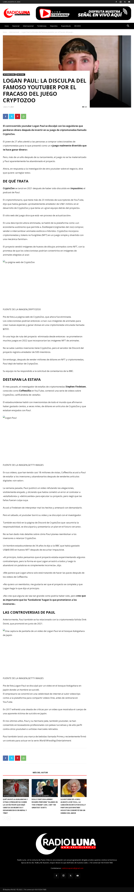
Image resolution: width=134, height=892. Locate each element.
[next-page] (8, 818)
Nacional (15, 26)
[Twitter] (125, 2)
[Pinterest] (17, 116)
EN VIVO (77, 26)
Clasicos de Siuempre (40, 796)
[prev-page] (4, 818)
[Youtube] (129, 2)
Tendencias (41, 26)
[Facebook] (116, 2)
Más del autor (40, 772)
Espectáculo (66, 26)
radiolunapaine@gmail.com (72, 868)
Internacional (28, 26)
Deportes (54, 26)
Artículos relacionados (17, 772)
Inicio (7, 26)
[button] (128, 26)
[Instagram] (120, 2)
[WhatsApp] (23, 116)
